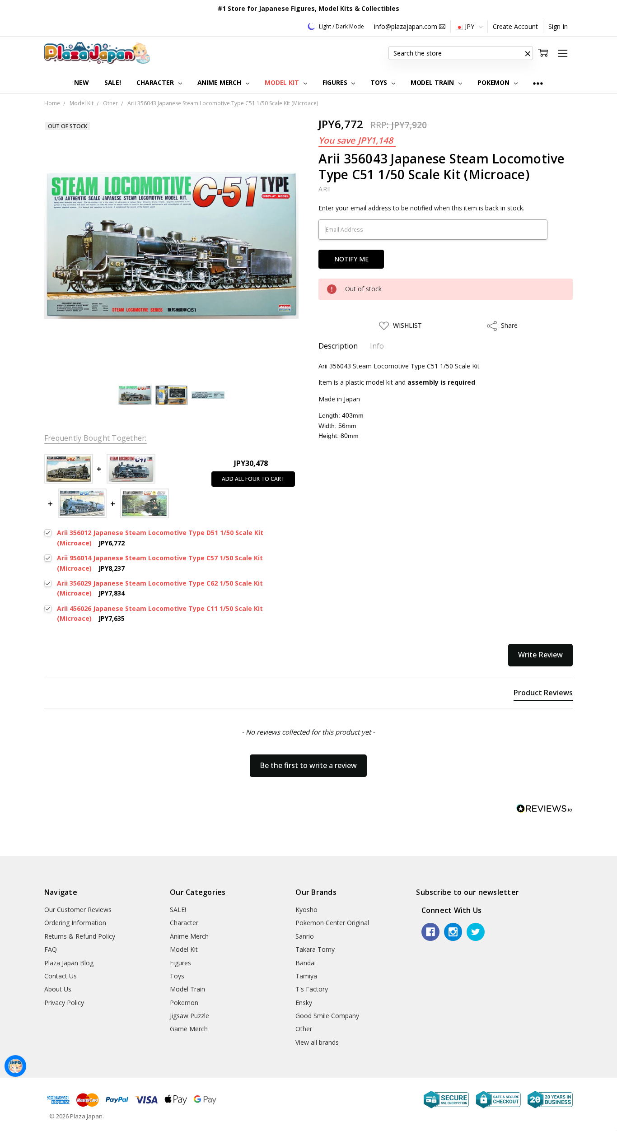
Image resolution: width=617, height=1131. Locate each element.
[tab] (543, 694)
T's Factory (311, 989)
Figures (336, 82)
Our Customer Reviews (78, 909)
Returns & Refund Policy (79, 936)
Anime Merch (220, 82)
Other (303, 1028)
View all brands (317, 1042)
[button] (527, 53)
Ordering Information (75, 922)
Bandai (305, 963)
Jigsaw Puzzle (189, 1015)
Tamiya (306, 976)
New (81, 82)
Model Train (433, 82)
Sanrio (304, 936)
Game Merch (189, 1028)
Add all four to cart (253, 479)
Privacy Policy (64, 1002)
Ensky (303, 1002)
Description (338, 346)
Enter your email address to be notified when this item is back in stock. (421, 208)
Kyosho (306, 909)
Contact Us (60, 976)
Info (377, 346)
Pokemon (494, 82)
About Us (57, 989)
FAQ (50, 949)
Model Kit (283, 82)
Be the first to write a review (308, 765)
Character (156, 82)
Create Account (515, 26)
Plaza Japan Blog (68, 963)
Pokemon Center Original (332, 922)
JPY (469, 26)
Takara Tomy (315, 949)
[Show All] (538, 83)
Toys (379, 82)
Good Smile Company (327, 1015)
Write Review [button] (540, 655)
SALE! (112, 82)
